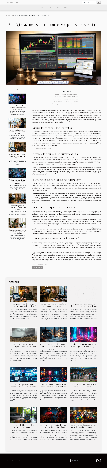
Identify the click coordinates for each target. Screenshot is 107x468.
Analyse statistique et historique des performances (65, 99)
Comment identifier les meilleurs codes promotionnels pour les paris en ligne (23, 427)
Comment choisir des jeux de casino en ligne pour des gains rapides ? (17, 231)
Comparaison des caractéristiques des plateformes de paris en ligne (53, 386)
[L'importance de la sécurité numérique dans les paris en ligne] (23, 334)
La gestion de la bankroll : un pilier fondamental (65, 96)
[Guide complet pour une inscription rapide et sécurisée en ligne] (17, 123)
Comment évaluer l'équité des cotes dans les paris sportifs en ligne (53, 426)
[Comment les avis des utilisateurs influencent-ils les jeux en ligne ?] (17, 99)
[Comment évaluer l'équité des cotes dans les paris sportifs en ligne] (53, 415)
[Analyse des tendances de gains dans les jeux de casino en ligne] (83, 334)
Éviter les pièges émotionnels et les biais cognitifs (65, 104)
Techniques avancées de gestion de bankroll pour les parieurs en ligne (53, 345)
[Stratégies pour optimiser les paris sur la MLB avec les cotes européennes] (83, 374)
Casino (42, 7)
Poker (57, 7)
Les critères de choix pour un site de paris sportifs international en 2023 (83, 427)
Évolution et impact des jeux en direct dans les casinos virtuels (17, 181)
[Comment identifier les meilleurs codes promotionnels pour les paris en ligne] (23, 415)
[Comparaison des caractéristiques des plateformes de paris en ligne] (53, 374)
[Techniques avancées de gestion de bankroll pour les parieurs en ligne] (53, 334)
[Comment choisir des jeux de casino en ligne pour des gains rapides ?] (17, 223)
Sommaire (66, 91)
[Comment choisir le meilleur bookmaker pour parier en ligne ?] (17, 147)
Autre (65, 7)
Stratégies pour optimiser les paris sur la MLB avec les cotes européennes (84, 387)
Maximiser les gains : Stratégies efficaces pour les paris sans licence (83, 305)
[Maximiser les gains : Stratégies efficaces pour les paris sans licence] (83, 294)
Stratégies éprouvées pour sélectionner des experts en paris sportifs (23, 387)
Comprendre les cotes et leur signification (65, 94)
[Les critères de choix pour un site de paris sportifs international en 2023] (83, 415)
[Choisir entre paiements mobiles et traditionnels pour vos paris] (17, 199)
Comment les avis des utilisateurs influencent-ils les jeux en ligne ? (17, 107)
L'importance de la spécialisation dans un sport (65, 101)
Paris (49, 7)
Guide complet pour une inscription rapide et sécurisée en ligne (17, 131)
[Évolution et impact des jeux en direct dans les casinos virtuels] (17, 173)
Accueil (8, 15)
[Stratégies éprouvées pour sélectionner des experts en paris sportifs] (23, 374)
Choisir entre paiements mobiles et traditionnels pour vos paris (17, 207)
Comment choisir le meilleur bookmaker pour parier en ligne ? (17, 156)
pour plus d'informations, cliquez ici (41, 148)
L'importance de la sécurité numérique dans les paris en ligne (23, 345)
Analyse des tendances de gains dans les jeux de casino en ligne (83, 345)
